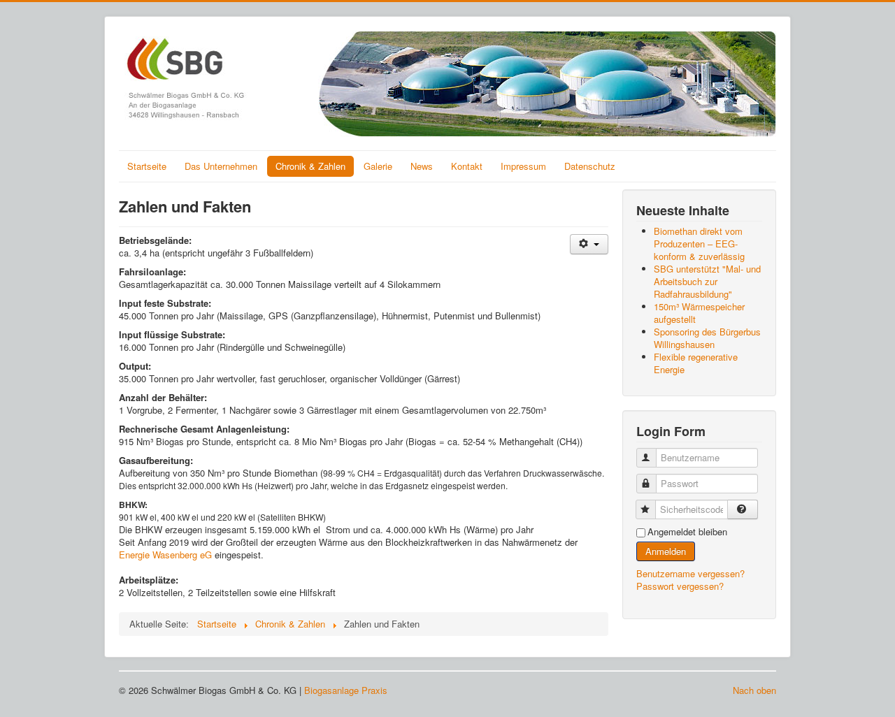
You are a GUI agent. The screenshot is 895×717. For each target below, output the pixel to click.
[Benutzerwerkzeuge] (589, 244)
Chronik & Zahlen (310, 166)
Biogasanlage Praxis (345, 690)
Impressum (523, 166)
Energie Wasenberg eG (165, 554)
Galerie (378, 166)
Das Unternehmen (221, 166)
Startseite (146, 166)
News (421, 166)
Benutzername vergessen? (690, 573)
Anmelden (665, 551)
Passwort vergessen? (680, 586)
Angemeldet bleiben (687, 532)
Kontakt (466, 166)
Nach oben (754, 690)
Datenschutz (589, 166)
